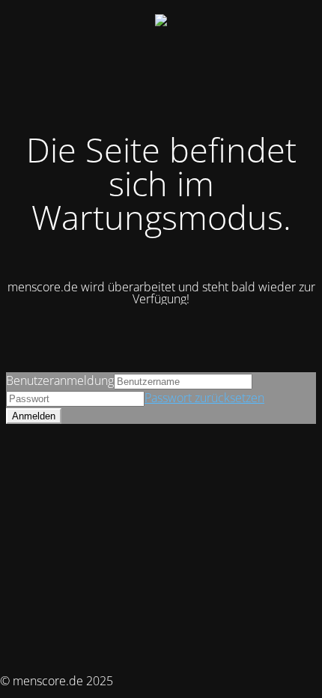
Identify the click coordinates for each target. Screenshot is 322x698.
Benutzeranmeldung (60, 380)
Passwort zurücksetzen (204, 397)
